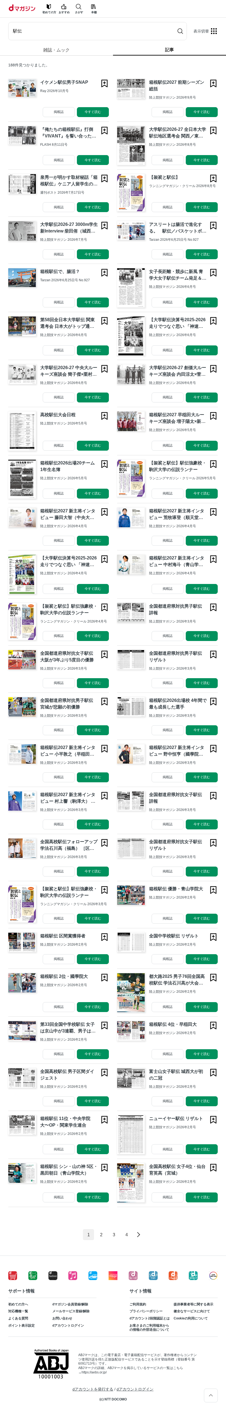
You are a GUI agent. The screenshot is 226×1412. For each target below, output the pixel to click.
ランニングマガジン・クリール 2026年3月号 (73, 904)
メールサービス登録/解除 (71, 1311)
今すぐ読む (93, 112)
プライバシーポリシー (146, 1311)
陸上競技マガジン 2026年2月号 (172, 897)
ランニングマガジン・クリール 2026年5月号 (182, 478)
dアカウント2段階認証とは (150, 1318)
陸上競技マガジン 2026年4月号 (63, 526)
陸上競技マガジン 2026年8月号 (172, 145)
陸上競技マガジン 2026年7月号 (63, 240)
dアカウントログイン (68, 1325)
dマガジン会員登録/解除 (70, 1304)
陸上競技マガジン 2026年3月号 (172, 621)
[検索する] (180, 31)
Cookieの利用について (191, 1318)
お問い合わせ (62, 1318)
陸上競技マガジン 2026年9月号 (172, 97)
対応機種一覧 (18, 1311)
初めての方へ (18, 1304)
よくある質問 (18, 1318)
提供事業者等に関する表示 (193, 1304)
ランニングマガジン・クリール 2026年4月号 (73, 621)
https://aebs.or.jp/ (94, 1372)
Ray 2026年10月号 (54, 91)
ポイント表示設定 (21, 1325)
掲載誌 (59, 112)
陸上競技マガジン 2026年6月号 (172, 287)
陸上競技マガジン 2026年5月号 (63, 423)
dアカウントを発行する (92, 1389)
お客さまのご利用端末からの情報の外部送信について (149, 1328)
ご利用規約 (138, 1304)
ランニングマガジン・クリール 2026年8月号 (182, 186)
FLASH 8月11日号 (54, 145)
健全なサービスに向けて (192, 1311)
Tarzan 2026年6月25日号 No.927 (174, 240)
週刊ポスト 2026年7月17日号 (62, 192)
